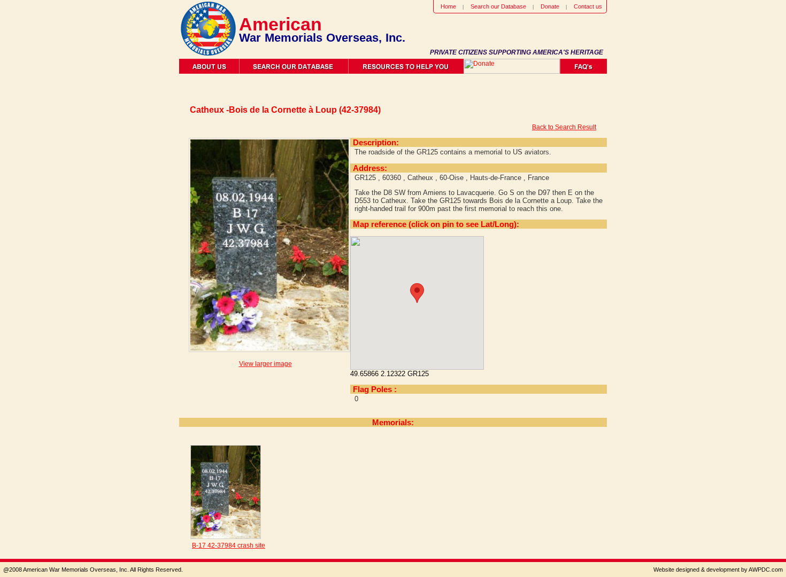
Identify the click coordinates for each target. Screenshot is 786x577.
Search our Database (498, 6)
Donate (550, 6)
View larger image (265, 364)
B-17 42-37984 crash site (228, 545)
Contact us (588, 6)
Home (448, 6)
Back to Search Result (564, 127)
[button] (417, 293)
